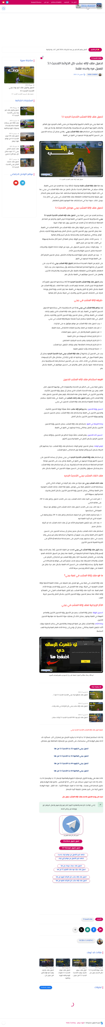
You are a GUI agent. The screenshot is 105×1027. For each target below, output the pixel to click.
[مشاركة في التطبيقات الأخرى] (75, 929)
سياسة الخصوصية (36, 2)
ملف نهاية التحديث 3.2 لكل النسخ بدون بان (96, 971)
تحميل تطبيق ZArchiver (71, 841)
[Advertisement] (52, 30)
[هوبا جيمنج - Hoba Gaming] (89, 6)
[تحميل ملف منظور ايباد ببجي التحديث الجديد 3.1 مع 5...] (96, 695)
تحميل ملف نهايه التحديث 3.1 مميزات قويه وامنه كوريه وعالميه (64, 974)
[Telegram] (3, 1022)
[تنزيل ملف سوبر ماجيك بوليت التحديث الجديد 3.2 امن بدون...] (79, 963)
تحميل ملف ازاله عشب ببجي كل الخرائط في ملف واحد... (69, 706)
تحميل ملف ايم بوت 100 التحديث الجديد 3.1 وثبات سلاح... (69, 717)
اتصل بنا (74, 2)
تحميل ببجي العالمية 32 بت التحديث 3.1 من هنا (71, 756)
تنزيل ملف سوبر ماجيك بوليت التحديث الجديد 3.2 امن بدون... (79, 973)
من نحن (46, 2)
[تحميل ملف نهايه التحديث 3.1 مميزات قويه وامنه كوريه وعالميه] (63, 963)
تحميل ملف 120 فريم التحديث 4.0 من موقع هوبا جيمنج (12, 139)
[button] (93, 929)
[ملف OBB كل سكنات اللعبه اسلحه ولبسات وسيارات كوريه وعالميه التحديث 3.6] (27, 123)
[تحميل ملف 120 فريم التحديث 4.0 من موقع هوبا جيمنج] (27, 136)
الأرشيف (66, 2)
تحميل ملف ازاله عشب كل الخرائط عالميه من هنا (71, 880)
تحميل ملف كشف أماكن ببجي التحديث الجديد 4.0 (12, 164)
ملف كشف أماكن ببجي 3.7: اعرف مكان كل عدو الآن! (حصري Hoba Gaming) (12, 152)
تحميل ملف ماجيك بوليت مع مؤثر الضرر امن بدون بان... (47, 973)
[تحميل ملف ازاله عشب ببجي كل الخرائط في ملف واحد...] (96, 706)
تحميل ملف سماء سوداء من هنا (71, 866)
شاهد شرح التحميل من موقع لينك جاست (71, 855)
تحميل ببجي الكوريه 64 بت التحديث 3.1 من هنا (71, 763)
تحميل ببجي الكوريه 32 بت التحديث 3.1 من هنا (71, 748)
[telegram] (7, 2)
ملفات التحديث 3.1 (96, 58)
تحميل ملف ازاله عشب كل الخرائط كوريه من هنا (71, 877)
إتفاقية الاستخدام (56, 2)
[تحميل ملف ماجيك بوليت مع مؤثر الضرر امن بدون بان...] (46, 963)
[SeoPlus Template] (101, 1023)
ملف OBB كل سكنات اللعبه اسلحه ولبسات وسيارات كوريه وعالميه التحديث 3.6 (11, 126)
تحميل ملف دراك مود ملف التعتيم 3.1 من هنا (71, 869)
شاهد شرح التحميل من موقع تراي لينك (71, 858)
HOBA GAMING (93, 75)
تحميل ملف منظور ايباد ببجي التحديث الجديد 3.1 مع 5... (70, 695)
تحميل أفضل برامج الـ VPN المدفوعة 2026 (73, 49)
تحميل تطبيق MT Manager (71, 848)
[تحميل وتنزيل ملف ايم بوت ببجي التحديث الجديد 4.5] (19, 75)
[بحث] (3, 8)
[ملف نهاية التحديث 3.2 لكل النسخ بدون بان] (96, 963)
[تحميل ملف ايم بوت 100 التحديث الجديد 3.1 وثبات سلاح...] (96, 717)
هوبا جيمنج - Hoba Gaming (75, 1023)
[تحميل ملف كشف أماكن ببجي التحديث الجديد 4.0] (27, 162)
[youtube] (3, 2)
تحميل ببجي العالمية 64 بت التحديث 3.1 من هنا (71, 771)
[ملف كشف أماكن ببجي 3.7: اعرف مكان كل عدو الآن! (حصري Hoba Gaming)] (27, 149)
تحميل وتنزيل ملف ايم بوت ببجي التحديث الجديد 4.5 (21, 89)
